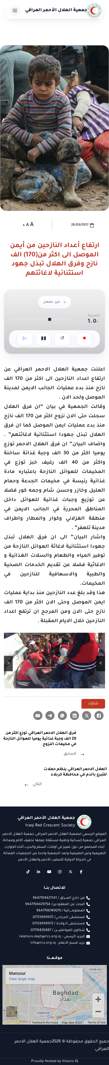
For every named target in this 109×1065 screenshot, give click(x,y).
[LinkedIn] (74, 715)
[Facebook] (99, 715)
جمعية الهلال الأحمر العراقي (56, 10)
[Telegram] (49, 715)
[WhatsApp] (62, 715)
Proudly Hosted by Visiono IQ (54, 1061)
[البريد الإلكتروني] (37, 715)
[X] (86, 715)
